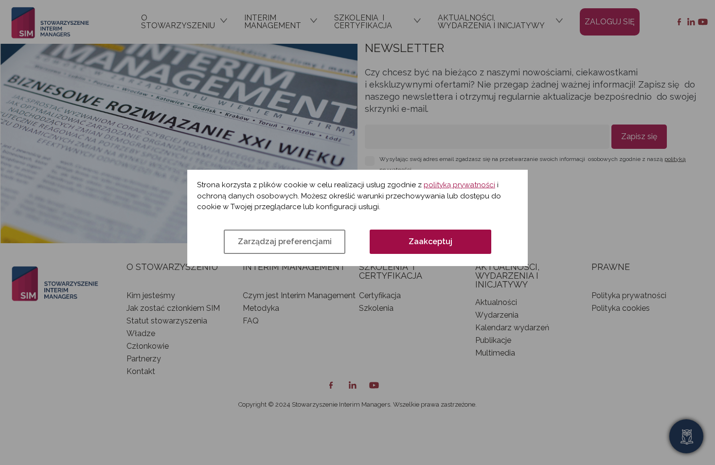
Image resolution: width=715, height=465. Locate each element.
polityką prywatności (459, 184)
